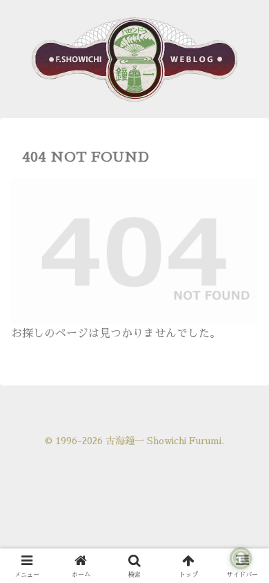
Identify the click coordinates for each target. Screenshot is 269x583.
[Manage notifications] (241, 558)
